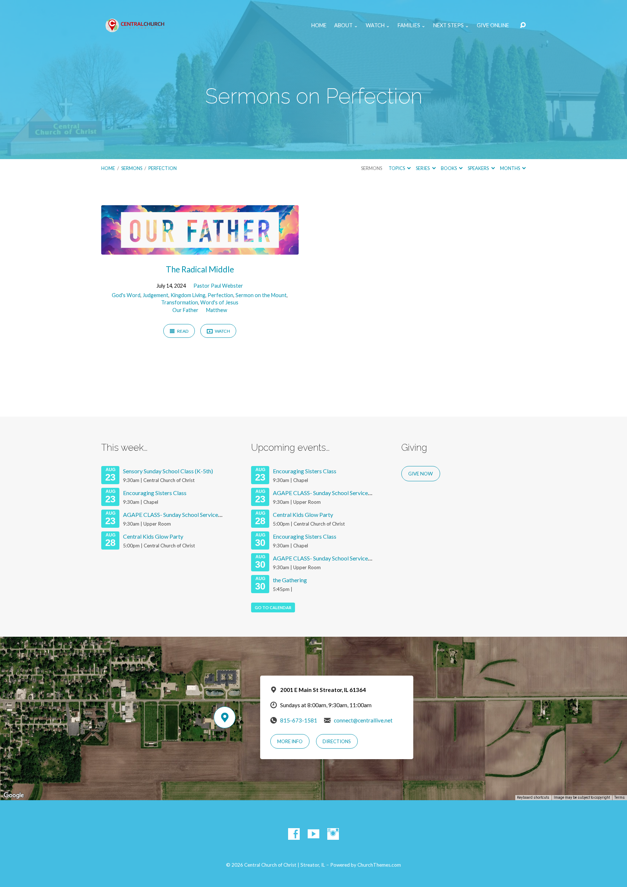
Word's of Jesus (219, 302)
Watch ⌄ (378, 25)
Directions (337, 741)
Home (319, 25)
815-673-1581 (298, 720)
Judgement (155, 295)
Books (449, 168)
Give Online (493, 25)
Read (182, 331)
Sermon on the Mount (261, 295)
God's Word (126, 295)
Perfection (162, 168)
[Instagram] (333, 834)
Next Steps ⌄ (451, 25)
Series (423, 168)
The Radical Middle (200, 269)
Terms (619, 797)
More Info (290, 741)
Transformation (179, 302)
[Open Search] (523, 25)
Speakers (478, 168)
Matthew (216, 310)
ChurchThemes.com (379, 865)
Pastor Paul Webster (218, 286)
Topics (397, 168)
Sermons (131, 168)
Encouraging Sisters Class (155, 492)
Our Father (185, 310)
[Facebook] (294, 834)
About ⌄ (346, 25)
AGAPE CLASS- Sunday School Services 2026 (179, 514)
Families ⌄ (412, 25)
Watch (222, 331)
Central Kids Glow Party (153, 536)
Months (510, 168)
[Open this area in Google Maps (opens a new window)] (14, 795)
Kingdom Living (188, 295)
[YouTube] (313, 834)
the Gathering (290, 579)
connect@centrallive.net (363, 720)
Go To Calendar (273, 607)
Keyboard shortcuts (533, 797)
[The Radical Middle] (200, 249)
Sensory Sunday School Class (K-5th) (168, 470)
